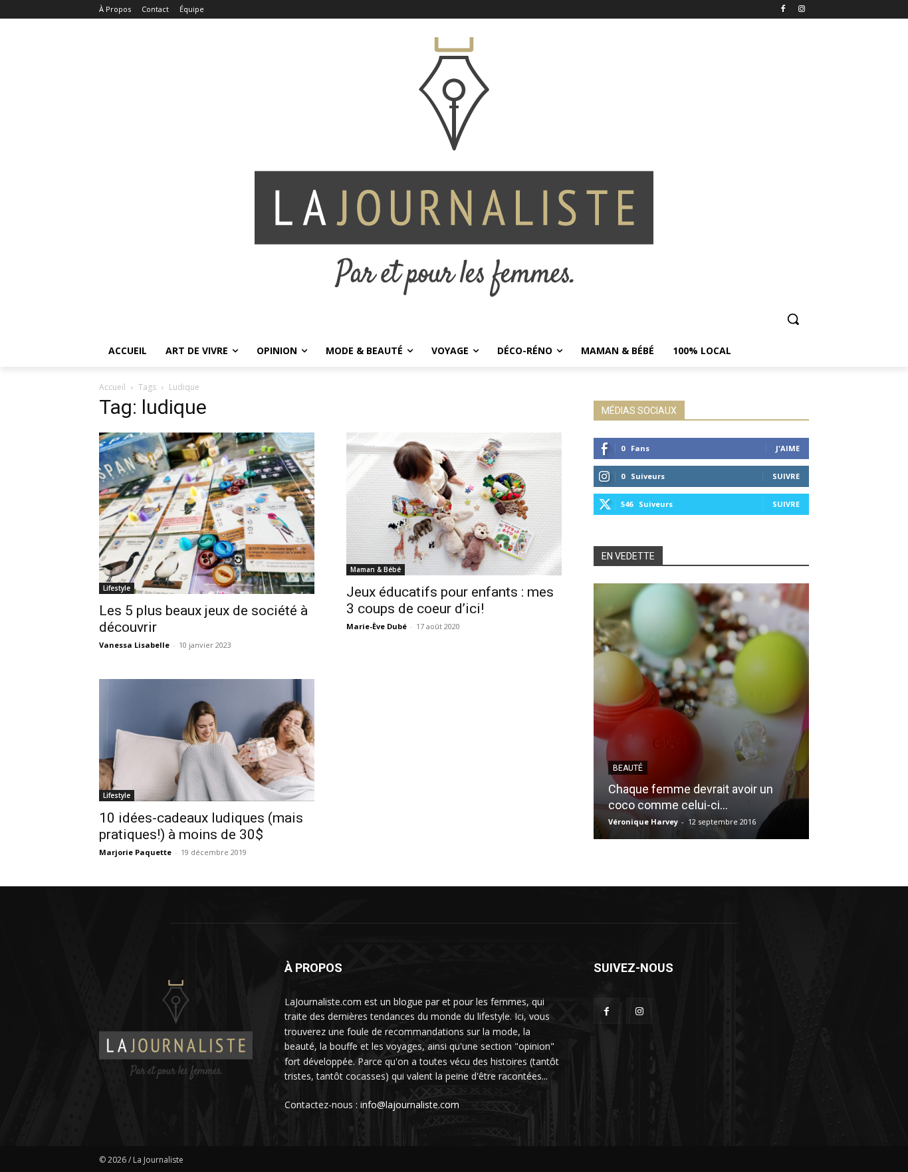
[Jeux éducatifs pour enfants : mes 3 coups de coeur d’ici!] (454, 504)
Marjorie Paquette (135, 852)
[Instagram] (801, 9)
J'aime (788, 448)
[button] (793, 319)
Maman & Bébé (375, 569)
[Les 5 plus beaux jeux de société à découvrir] (206, 513)
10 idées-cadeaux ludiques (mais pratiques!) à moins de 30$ (201, 826)
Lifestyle (116, 588)
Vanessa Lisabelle (134, 645)
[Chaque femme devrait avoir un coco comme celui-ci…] (701, 711)
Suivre (786, 476)
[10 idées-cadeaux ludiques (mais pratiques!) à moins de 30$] (206, 740)
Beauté (628, 768)
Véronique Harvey (643, 822)
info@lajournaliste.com (409, 1104)
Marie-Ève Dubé (376, 626)
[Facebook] (782, 9)
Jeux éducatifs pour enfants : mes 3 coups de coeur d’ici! (450, 600)
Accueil (112, 387)
